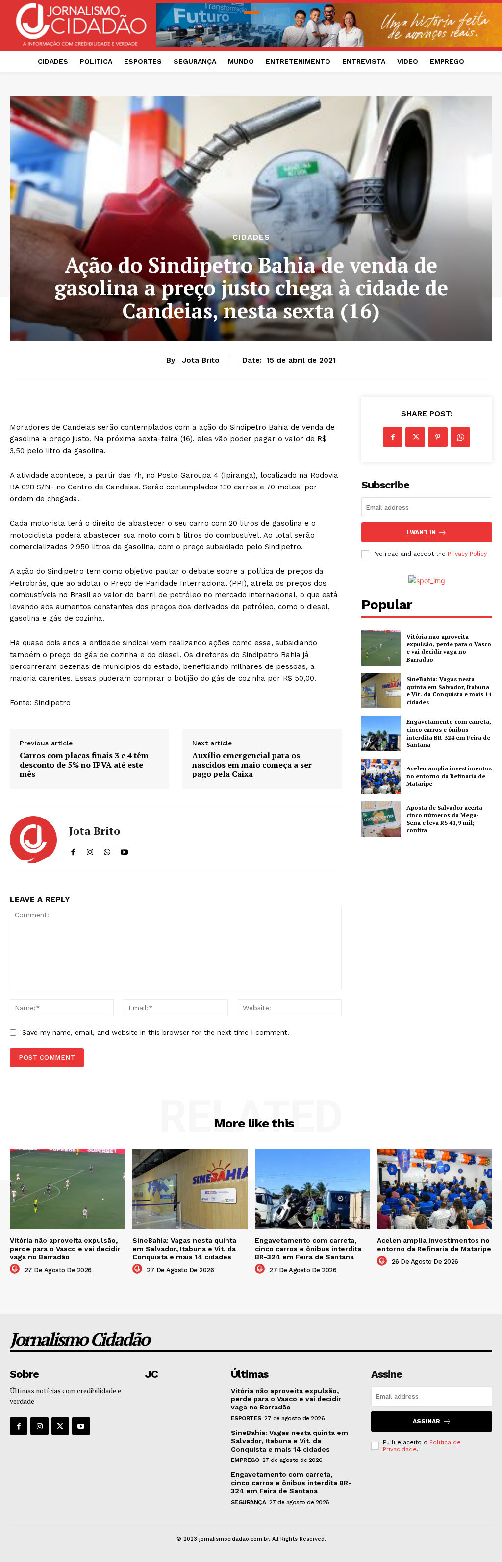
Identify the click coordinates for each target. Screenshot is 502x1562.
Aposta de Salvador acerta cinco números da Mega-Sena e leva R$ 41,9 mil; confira (444, 819)
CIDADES (251, 237)
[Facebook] (392, 437)
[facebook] (72, 850)
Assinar (426, 1421)
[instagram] (90, 850)
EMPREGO (245, 1460)
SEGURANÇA (248, 1502)
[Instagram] (39, 1426)
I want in (421, 532)
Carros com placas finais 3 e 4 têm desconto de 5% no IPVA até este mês (84, 765)
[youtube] (124, 850)
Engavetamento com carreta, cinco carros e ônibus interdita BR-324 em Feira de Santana (448, 733)
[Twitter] (415, 437)
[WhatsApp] (460, 437)
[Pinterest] (438, 437)
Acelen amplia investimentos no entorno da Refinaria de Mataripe (449, 776)
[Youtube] (81, 1426)
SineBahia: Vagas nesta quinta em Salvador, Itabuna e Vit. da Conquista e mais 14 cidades (449, 690)
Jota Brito (201, 360)
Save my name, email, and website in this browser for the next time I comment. (155, 1032)
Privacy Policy (467, 553)
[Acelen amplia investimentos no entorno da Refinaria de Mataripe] (381, 776)
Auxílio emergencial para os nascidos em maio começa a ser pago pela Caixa (252, 765)
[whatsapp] (107, 850)
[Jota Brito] (33, 839)
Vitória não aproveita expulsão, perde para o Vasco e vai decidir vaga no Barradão (448, 648)
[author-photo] (16, 1269)
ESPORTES (246, 1418)
